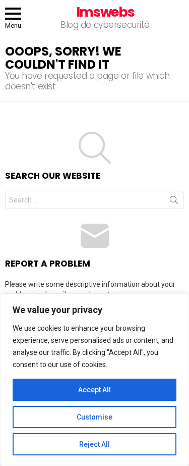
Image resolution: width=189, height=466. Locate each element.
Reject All (94, 444)
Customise (94, 417)
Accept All (94, 390)
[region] (94, 379)
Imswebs (105, 12)
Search (174, 202)
